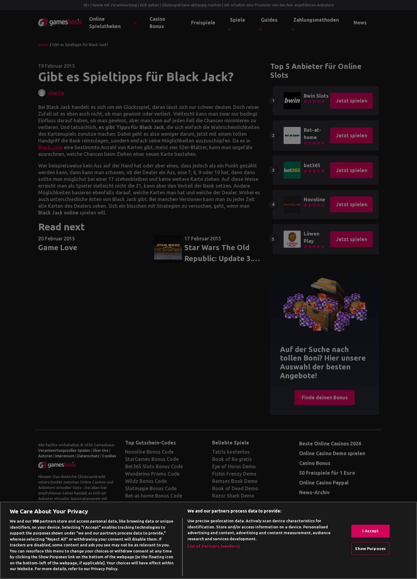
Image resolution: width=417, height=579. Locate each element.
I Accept (370, 531)
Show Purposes (370, 548)
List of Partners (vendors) (213, 546)
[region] (208, 540)
